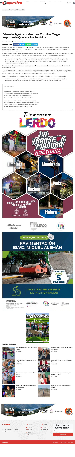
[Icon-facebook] (2, 434)
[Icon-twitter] (4, 434)
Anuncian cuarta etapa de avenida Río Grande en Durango (20, 100)
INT (55, 2)
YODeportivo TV (20, 9)
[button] (4, 23)
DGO (59, 2)
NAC (49, 2)
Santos (35, 2)
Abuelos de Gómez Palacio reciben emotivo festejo (18, 95)
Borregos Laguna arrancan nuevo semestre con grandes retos (21, 104)
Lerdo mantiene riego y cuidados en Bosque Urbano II (19, 106)
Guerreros (30, 47)
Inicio (28, 2)
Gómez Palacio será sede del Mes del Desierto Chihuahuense (21, 93)
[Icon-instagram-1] (6, 434)
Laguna (42, 2)
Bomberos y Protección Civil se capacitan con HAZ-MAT (20, 91)
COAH (44, 3)
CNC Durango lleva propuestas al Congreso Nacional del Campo (22, 102)
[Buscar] (74, 3)
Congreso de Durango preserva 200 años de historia (19, 98)
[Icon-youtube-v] (9, 434)
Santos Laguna (12, 9)
